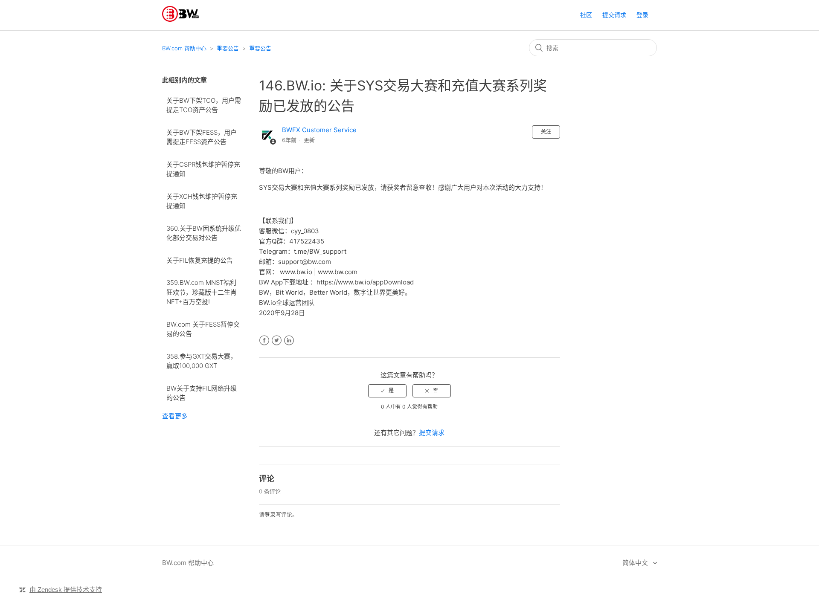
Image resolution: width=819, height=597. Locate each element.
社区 (586, 14)
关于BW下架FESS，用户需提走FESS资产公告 (201, 137)
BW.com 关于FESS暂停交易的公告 (203, 329)
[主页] (180, 19)
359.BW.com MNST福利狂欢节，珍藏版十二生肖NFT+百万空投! (201, 292)
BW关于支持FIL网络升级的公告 (201, 393)
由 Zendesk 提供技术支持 (65, 589)
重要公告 (228, 48)
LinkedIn (289, 340)
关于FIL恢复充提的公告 (199, 260)
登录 (270, 514)
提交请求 (614, 14)
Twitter (276, 340)
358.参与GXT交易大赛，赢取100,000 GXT (201, 361)
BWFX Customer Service (319, 130)
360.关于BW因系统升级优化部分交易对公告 (203, 233)
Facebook (264, 340)
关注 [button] (546, 131)
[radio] (387, 390)
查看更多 (175, 416)
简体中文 (636, 563)
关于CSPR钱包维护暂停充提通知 (203, 169)
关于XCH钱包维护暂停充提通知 (201, 201)
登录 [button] (642, 14)
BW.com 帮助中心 (184, 48)
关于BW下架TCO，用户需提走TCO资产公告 (203, 105)
